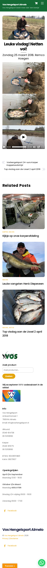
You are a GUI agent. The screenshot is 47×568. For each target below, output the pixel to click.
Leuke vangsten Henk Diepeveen (23, 284)
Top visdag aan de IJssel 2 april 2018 (22, 169)
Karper (5, 232)
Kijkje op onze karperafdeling (20, 236)
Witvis (11, 328)
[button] (41, 562)
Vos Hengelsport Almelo (14, 535)
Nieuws (11, 232)
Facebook (12, 510)
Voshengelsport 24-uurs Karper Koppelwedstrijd (22, 164)
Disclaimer (14, 538)
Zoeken (8, 376)
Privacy (5, 538)
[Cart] (36, 3)
